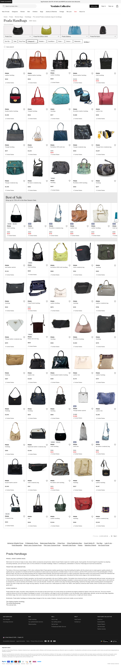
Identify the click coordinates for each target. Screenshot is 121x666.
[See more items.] (116, 220)
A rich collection (45, 593)
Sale (75, 12)
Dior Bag (99, 543)
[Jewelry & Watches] (58, 11)
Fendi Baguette (17, 545)
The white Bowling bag (13, 603)
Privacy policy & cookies (37, 641)
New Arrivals (5, 12)
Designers (15, 12)
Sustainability (101, 622)
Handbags (28, 17)
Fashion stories (101, 629)
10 (111, 536)
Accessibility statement (9, 641)
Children (35, 12)
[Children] (38, 11)
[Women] (26, 11)
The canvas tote (11, 605)
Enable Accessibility (6, 1)
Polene (80, 545)
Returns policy (32, 624)
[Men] (31, 11)
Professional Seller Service (58, 626)
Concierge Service (8, 622)
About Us (82, 12)
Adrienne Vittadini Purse (15, 543)
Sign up (110, 6)
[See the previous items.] (4, 220)
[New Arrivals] (10, 11)
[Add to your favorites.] (24, 73)
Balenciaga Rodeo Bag (47, 543)
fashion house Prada (57, 562)
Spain (27, 663)
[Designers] (19, 11)
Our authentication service (35, 622)
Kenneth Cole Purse (69, 545)
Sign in (103, 6)
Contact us (77, 622)
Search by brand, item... (12, 6)
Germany (23, 663)
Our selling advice (56, 622)
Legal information (20, 641)
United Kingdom (9, 663)
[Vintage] (65, 11)
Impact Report (101, 624)
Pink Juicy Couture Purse (52, 545)
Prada (11, 17)
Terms (27, 641)
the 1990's (69, 583)
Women (22, 12)
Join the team (101, 626)
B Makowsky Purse (31, 543)
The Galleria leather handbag (15, 602)
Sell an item (94, 6)
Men (28, 12)
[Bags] (44, 11)
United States (17, 663)
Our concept (6, 619)
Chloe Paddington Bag (74, 543)
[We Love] (73, 11)
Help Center (77, 619)
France (3, 663)
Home (5, 17)
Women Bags (19, 17)
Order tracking (32, 619)
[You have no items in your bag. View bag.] (117, 6)
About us (99, 619)
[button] (117, 6)
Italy (31, 663)
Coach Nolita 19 (89, 543)
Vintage (61, 12)
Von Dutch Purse (103, 545)
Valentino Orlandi (90, 545)
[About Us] (86, 11)
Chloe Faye (61, 543)
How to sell (54, 619)
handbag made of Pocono (37, 575)
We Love (69, 12)
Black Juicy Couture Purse (33, 545)
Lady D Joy (108, 543)
